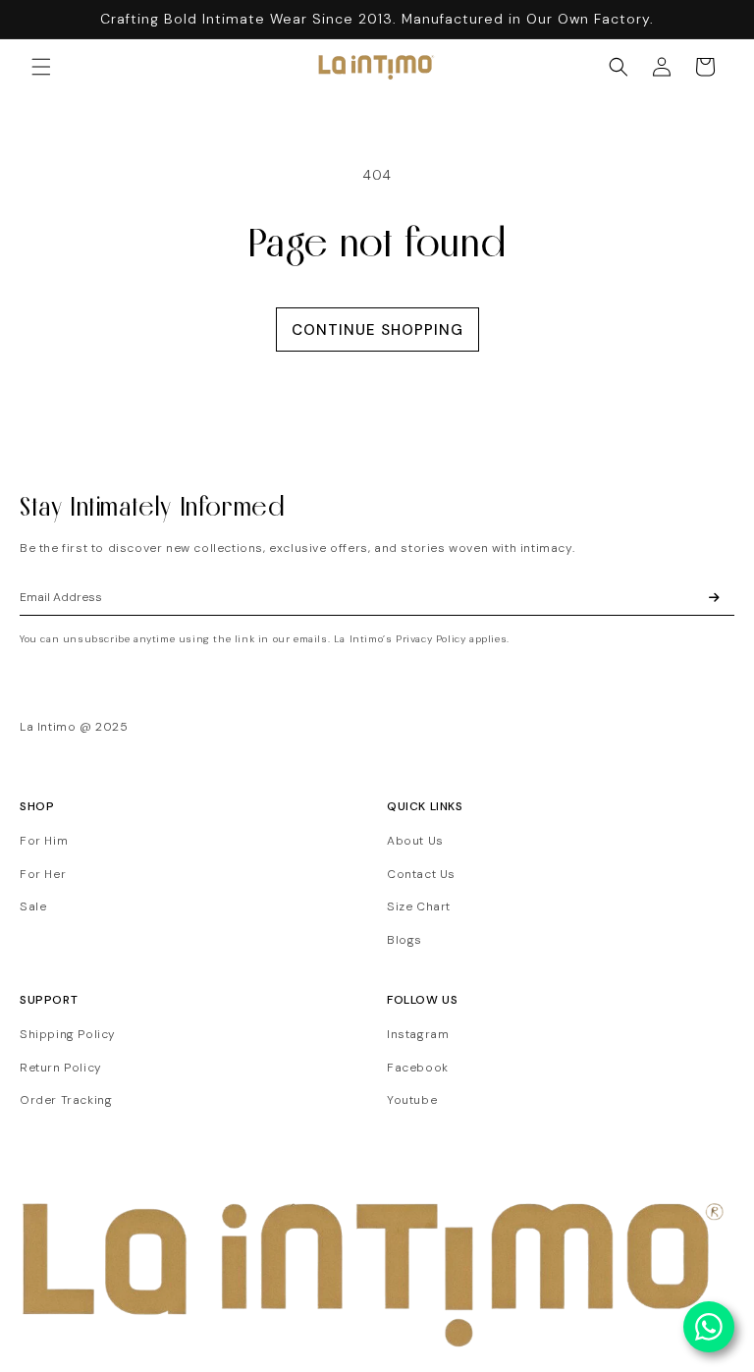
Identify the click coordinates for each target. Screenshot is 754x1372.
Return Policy (61, 1067)
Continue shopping (377, 330)
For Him (44, 841)
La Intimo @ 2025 (74, 727)
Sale (33, 906)
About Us (415, 841)
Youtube (412, 1100)
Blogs (404, 940)
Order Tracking (66, 1100)
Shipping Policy (68, 1034)
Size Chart (419, 906)
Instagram (418, 1034)
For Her (43, 874)
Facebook (418, 1067)
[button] (41, 66)
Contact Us (421, 874)
